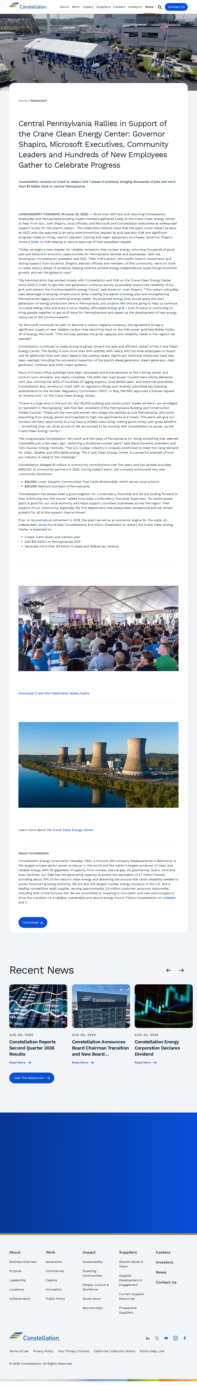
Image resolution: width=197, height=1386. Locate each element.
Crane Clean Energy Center (73, 830)
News (149, 7)
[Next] (181, 970)
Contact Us (176, 7)
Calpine (51, 1280)
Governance (91, 1298)
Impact (88, 7)
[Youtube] (166, 1338)
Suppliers (103, 7)
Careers (119, 7)
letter (35, 242)
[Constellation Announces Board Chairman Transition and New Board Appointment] (101, 1024)
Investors (135, 7)
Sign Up (172, 1225)
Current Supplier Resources (131, 1296)
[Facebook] (184, 1338)
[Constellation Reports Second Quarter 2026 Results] (38, 1024)
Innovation (54, 1289)
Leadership (17, 1280)
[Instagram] (175, 1338)
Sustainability (93, 1262)
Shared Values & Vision (131, 1264)
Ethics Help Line (152, 1351)
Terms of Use (18, 1351)
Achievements (19, 1298)
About (64, 7)
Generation (54, 1262)
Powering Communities (92, 1273)
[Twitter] (157, 1338)
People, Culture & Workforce (96, 1287)
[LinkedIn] (147, 1338)
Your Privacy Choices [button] (73, 1351)
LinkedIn (169, 898)
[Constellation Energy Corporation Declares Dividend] (164, 1024)
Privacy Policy (43, 1351)
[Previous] (168, 970)
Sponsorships (93, 1308)
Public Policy (55, 1298)
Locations (16, 1289)
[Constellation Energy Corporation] (28, 7)
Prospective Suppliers (128, 1310)
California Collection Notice (114, 1351)
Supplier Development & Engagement (130, 1280)
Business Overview (23, 1262)
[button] (32, 922)
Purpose (15, 1271)
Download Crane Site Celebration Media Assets (53, 693)
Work (76, 7)
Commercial (55, 1271)
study (42, 525)
